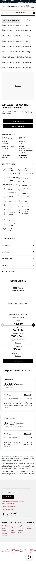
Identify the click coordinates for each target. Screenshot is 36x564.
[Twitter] (11, 514)
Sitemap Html (22, 550)
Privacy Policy (9, 550)
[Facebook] (3, 514)
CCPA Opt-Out (31, 550)
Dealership (30, 522)
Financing (21, 522)
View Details (18, 361)
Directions (28, 528)
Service (13, 522)
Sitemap (17, 550)
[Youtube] (15, 514)
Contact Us (9, 497)
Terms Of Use (13, 550)
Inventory (5, 522)
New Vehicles (6, 526)
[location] (35, 1)
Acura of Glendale (4, 550)
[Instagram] (7, 514)
